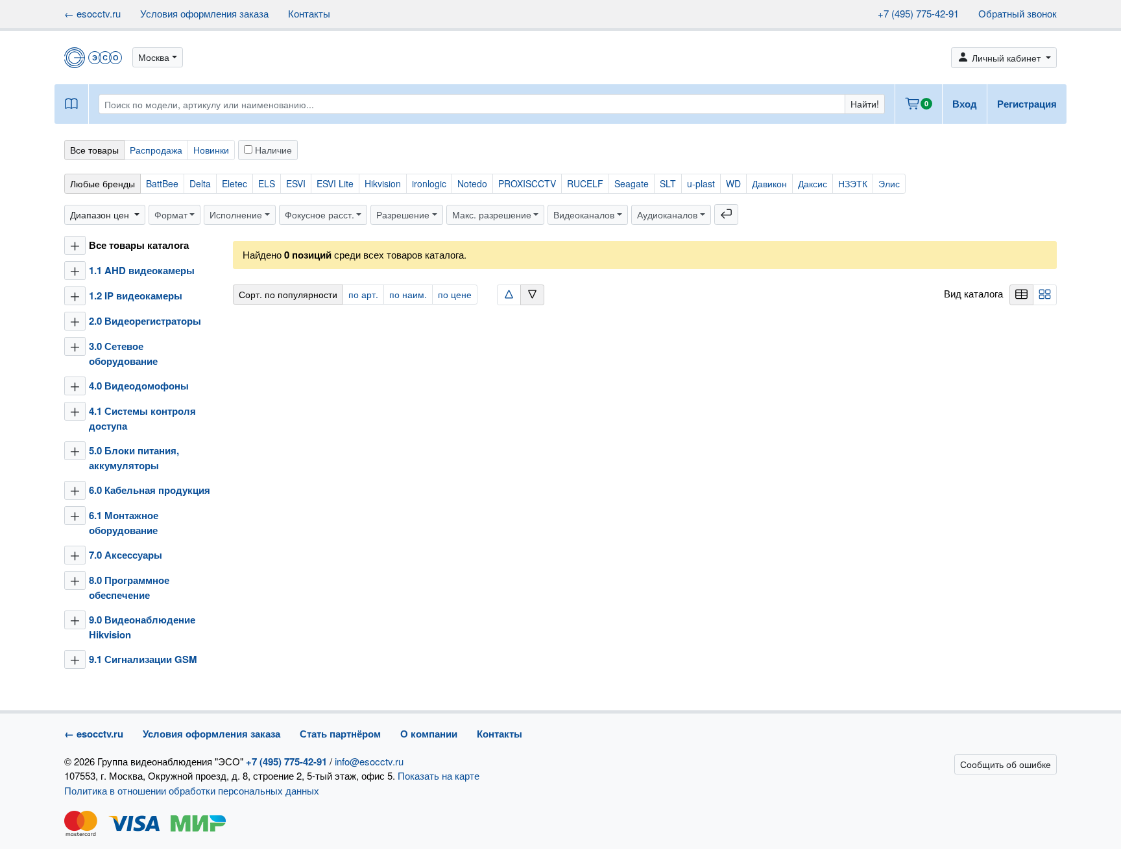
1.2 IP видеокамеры (135, 295)
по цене (455, 294)
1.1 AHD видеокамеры (142, 270)
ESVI (296, 183)
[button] (157, 57)
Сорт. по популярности (288, 294)
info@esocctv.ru (369, 761)
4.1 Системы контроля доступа (142, 418)
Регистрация (1027, 104)
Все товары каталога (139, 245)
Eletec (234, 183)
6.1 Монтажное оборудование (123, 522)
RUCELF (585, 183)
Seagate (631, 183)
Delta (200, 183)
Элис (889, 183)
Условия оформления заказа (204, 13)
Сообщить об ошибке (1005, 764)
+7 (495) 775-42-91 (918, 13)
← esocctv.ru (92, 13)
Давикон (769, 183)
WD (733, 183)
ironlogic (429, 183)
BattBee (162, 183)
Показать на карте (438, 775)
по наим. (408, 294)
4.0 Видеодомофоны (139, 385)
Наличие (272, 149)
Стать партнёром (340, 734)
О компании (428, 734)
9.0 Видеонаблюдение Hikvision (142, 627)
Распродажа (156, 149)
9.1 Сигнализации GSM (143, 659)
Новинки (211, 149)
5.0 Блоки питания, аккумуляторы (134, 457)
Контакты (309, 13)
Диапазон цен (101, 214)
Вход (964, 104)
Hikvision (383, 183)
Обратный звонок (1017, 13)
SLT (668, 183)
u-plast (701, 183)
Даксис (812, 183)
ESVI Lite (335, 183)
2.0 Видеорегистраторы (145, 321)
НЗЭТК (852, 183)
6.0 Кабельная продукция (149, 490)
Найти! (864, 103)
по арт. (363, 294)
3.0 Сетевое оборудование (123, 353)
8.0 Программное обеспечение (129, 587)
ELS (266, 183)
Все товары (94, 149)
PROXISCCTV (527, 183)
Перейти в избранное (1017, 813)
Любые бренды (102, 183)
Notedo (472, 183)
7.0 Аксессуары (125, 555)
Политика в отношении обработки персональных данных (191, 790)
